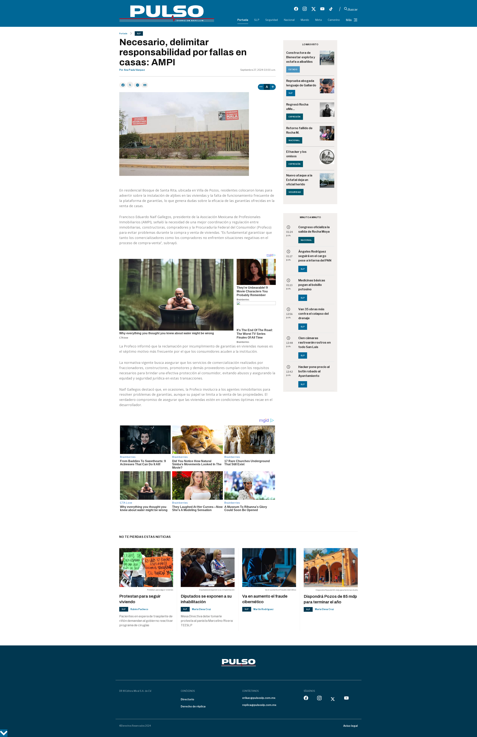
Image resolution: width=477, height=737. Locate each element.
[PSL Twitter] (313, 9)
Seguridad (271, 19)
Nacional (289, 19)
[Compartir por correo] (144, 85)
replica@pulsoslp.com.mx (259, 704)
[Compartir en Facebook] (122, 85)
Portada (242, 19)
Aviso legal (350, 725)
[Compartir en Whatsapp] (137, 85)
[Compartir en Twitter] (130, 85)
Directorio (187, 699)
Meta (318, 19)
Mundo (305, 19)
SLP (256, 19)
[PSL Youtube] (322, 9)
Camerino (334, 19)
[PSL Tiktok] (331, 9)
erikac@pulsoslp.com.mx (258, 697)
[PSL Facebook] (296, 9)
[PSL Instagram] (305, 9)
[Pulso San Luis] (166, 13)
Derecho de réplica (193, 706)
